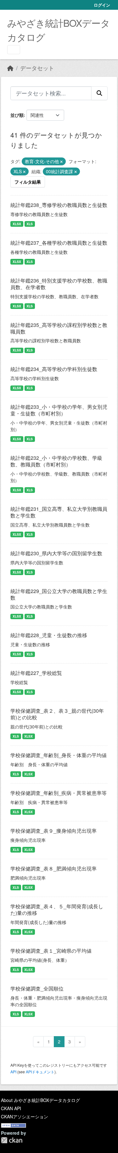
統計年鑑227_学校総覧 (36, 672)
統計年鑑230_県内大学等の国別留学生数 (56, 553)
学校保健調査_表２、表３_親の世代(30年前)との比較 (57, 714)
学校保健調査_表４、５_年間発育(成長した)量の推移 (56, 909)
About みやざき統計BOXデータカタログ (40, 1100)
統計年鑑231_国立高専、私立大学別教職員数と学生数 (58, 512)
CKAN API (11, 1108)
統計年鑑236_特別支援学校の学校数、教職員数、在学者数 (58, 284)
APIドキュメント (40, 1071)
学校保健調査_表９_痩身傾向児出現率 (53, 830)
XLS (29, 223)
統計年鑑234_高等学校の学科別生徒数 (53, 369)
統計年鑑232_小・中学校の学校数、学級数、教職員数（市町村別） (56, 461)
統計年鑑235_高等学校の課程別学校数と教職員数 (58, 328)
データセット (37, 68)
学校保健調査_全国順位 (37, 988)
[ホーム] (10, 68)
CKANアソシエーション (24, 1116)
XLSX (17, 223)
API (13, 1071)
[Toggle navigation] (13, 49)
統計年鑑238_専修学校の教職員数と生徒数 (58, 204)
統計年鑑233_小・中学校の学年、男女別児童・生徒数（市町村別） (58, 410)
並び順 (17, 115)
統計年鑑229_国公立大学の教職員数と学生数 (58, 594)
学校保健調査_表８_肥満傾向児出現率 (53, 868)
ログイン (102, 5)
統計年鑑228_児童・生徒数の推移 (48, 635)
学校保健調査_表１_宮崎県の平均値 (51, 950)
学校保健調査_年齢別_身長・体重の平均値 (58, 755)
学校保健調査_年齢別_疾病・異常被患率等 (58, 792)
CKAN (11, 1140)
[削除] (61, 161)
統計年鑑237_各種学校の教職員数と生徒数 (58, 242)
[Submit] (99, 93)
